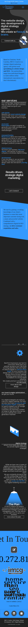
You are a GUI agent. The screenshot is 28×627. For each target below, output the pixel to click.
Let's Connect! (14, 191)
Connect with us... (10, 41)
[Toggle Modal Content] (23, 7)
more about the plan (14, 517)
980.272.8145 (14, 3)
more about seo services (12, 419)
